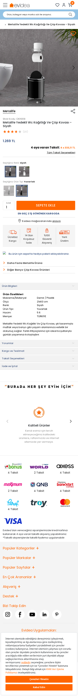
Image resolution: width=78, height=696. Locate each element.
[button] (37, 102)
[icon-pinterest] (57, 614)
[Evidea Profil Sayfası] (64, 5)
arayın (56, 221)
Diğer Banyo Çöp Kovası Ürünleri (28, 270)
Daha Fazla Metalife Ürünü (24, 263)
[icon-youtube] (32, 614)
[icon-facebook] (20, 614)
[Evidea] (19, 5)
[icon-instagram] (7, 614)
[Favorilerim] (57, 5)
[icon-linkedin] (44, 614)
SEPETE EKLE (45, 205)
